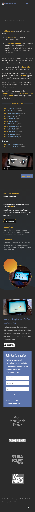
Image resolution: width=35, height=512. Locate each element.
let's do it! (9, 221)
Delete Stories (13, 136)
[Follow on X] (31, 507)
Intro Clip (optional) (14, 113)
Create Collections (14, 147)
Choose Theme (13, 126)
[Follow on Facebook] (28, 507)
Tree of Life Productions (16, 502)
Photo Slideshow (14, 144)
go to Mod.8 (26, 176)
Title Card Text (12, 111)
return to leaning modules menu (14, 20)
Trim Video (11, 118)
